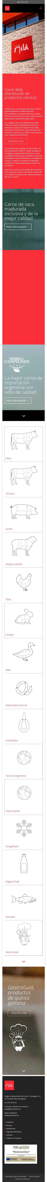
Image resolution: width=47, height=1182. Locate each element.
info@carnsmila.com (11, 1115)
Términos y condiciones (22, 1179)
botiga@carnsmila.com (12, 1109)
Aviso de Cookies (34, 1176)
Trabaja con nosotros (13, 1138)
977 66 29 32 (23, 2)
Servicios (9, 1125)
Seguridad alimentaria (13, 1132)
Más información (16, 226)
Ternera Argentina (16, 775)
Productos (9, 1122)
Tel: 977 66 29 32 (10, 1103)
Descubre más (16, 141)
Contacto (9, 1135)
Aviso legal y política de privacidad (15, 1176)
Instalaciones (10, 1129)
